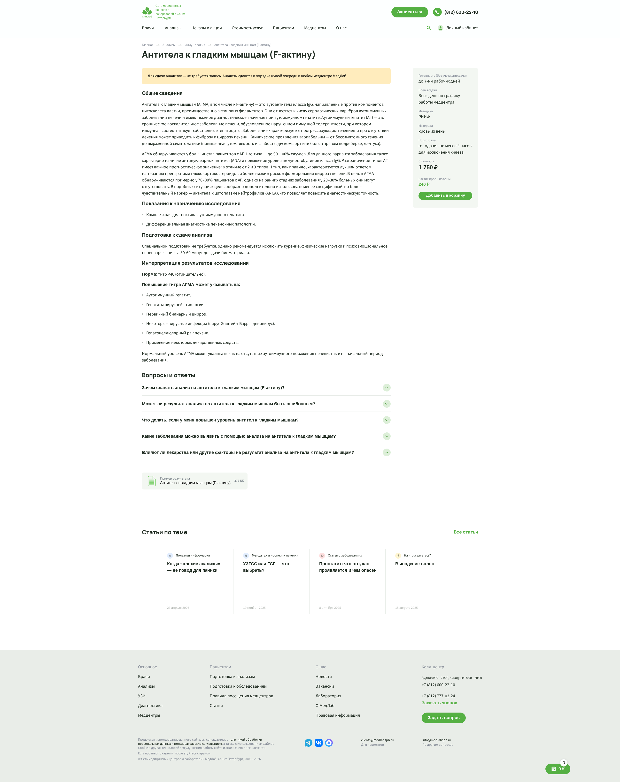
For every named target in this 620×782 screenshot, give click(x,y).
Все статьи (466, 532)
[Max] (329, 750)
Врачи (148, 28)
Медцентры (315, 28)
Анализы (173, 28)
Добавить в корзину (445, 195)
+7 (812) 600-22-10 (438, 685)
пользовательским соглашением (198, 743)
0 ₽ (561, 767)
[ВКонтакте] (319, 750)
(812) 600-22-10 (461, 12)
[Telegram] (308, 750)
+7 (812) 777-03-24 (438, 696)
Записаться (409, 11)
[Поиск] (429, 28)
